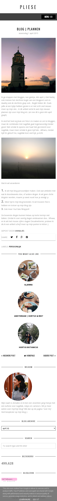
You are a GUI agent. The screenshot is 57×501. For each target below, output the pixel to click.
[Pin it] (27, 237)
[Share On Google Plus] (22, 237)
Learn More (24, 499)
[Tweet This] (12, 237)
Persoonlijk (15, 246)
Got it (36, 499)
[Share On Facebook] (17, 237)
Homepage (31, 355)
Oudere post (48, 355)
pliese (28, 6)
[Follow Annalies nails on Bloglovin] (9, 480)
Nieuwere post (9, 355)
